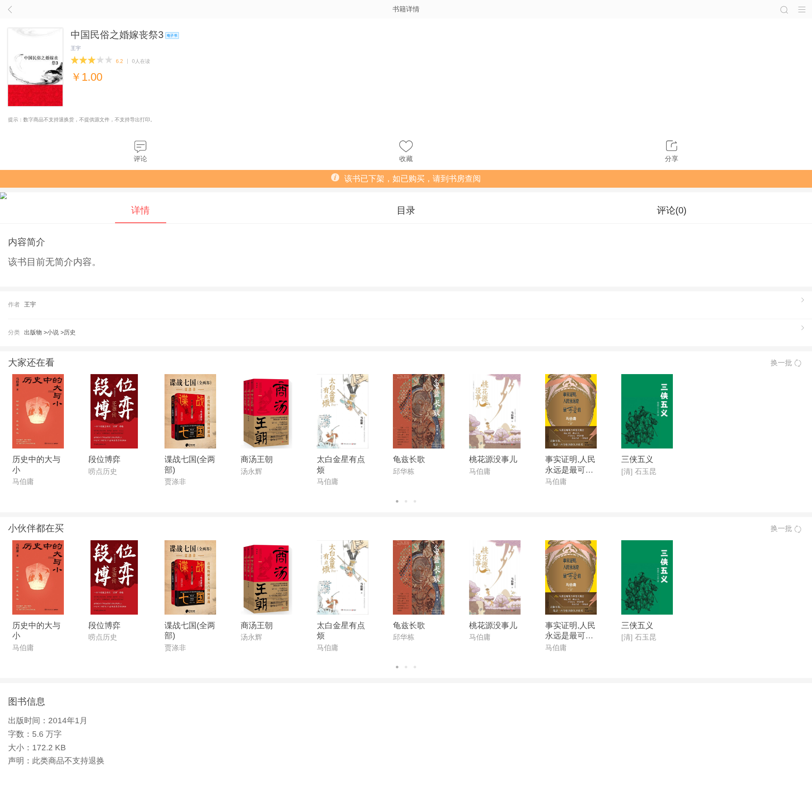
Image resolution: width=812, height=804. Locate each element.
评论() (671, 210)
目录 (406, 210)
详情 (140, 210)
